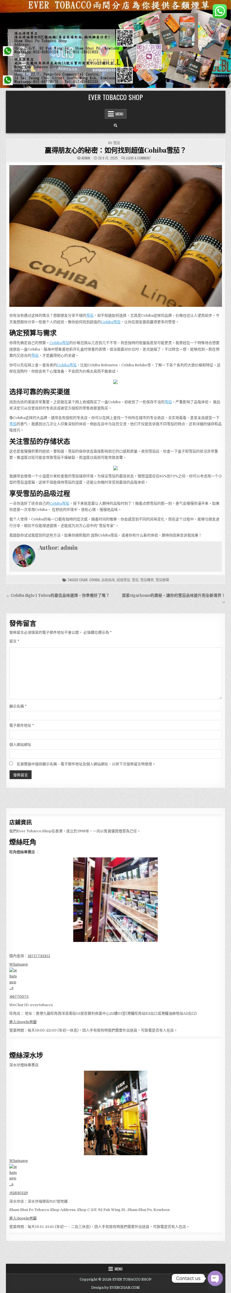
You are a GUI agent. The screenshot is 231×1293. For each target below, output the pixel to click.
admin (85, 158)
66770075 (19, 996)
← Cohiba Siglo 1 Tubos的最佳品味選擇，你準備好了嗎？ (58, 595)
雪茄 (116, 142)
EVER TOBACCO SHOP (115, 97)
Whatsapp (18, 964)
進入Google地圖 (23, 1022)
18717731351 (39, 956)
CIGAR (83, 579)
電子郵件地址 (21, 725)
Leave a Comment (138, 158)
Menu (119, 114)
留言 (14, 641)
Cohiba (94, 579)
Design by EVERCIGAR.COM (115, 1288)
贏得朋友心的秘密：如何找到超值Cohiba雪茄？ (115, 149)
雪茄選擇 (162, 579)
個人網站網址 (20, 744)
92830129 (19, 1193)
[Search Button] (115, 125)
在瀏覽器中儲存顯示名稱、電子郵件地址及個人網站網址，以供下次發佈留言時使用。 (86, 764)
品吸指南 (108, 579)
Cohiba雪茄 (111, 322)
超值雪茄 (123, 579)
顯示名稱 (18, 706)
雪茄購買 (147, 579)
